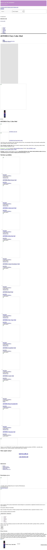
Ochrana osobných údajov (6, 467)
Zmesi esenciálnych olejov (18, 148)
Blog (4, 31)
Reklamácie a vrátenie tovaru (6, 469)
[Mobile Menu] (0, 24)
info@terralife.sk (23, 453)
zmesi (34, 148)
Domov (4, 27)
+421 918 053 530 (23, 457)
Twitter (5, 149)
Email (15, 149)
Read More (5, 174)
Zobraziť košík (3, 513)
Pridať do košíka (44, 544)
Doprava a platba (5, 468)
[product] (25, 165)
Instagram (6, 487)
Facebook (2, 149)
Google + (12, 149)
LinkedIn (8, 149)
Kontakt (4, 32)
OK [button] (7, 525)
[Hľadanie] (24, 11)
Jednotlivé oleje (5, 177)
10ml (27, 148)
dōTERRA (31, 148)
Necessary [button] (2, 538)
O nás (4, 28)
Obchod (4, 29)
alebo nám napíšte (2, 21)
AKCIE (4, 30)
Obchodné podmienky (6, 466)
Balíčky (4, 401)
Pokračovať (9, 513)
